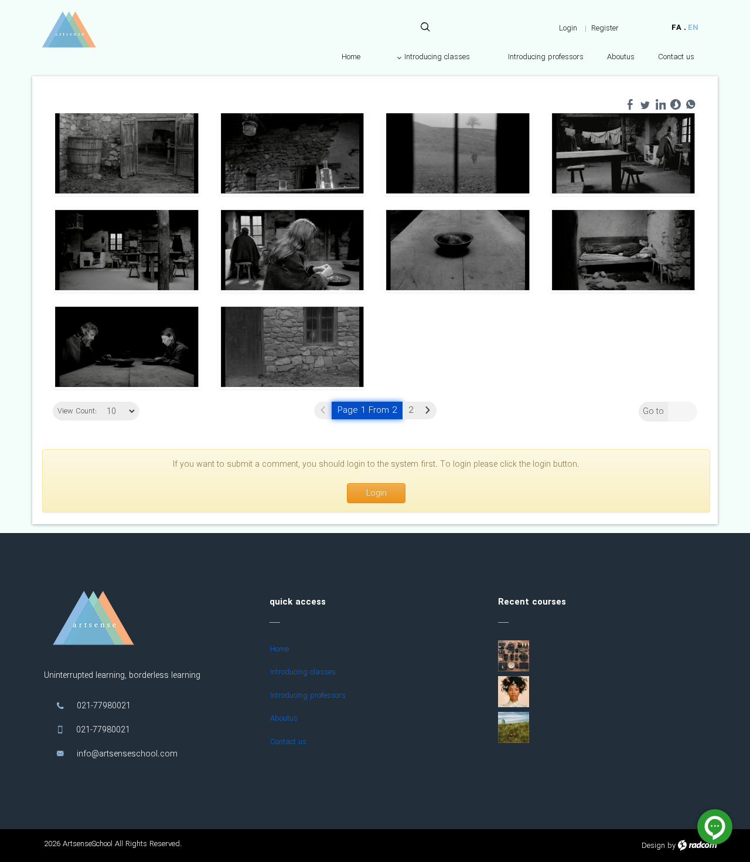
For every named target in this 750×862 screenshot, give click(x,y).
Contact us (288, 742)
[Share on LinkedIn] (660, 104)
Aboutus (284, 718)
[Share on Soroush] (675, 104)
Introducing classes (303, 672)
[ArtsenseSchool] (69, 29)
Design (653, 846)
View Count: (77, 412)
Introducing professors (308, 696)
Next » (428, 410)
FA (676, 28)
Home (279, 649)
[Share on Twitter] (645, 104)
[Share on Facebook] (630, 104)
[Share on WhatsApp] (691, 104)
